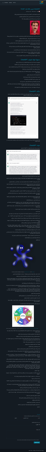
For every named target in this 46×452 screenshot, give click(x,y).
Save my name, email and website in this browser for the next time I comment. (28, 440)
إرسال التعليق (37, 442)
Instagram (6, 2)
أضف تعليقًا (38, 429)
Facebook (10, 2)
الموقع (16, 418)
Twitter (14, 2)
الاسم (39, 418)
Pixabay (33, 271)
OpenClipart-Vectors (27, 271)
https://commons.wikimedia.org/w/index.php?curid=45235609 (30, 328)
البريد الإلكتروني (25, 418)
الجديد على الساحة (28, 11)
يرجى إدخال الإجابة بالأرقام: (36, 422)
